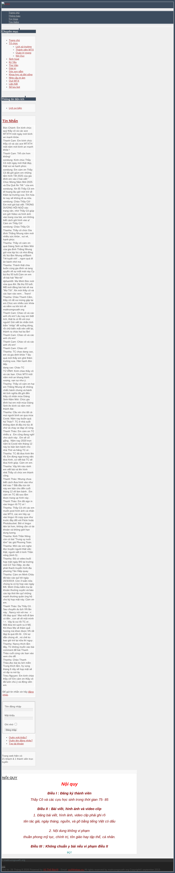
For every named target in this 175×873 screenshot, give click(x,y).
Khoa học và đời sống (20, 74)
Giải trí (12, 68)
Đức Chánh (9, 127)
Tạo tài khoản (16, 743)
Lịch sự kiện (15, 108)
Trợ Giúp (13, 19)
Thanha (7, 230)
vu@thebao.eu (76, 869)
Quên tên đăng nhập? (21, 740)
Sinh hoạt (14, 59)
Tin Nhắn (10, 121)
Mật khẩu (10, 715)
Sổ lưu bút (14, 87)
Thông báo (14, 16)
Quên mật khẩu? (18, 737)
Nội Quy (20, 55)
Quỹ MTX (14, 80)
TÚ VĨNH (8, 371)
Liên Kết (13, 84)
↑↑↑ (3, 866)
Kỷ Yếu (13, 62)
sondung (7, 160)
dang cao (8, 367)
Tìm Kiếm (14, 22)
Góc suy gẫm (16, 71)
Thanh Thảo (9, 431)
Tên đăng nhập (13, 706)
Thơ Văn (13, 65)
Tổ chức (13, 43)
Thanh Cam (9, 140)
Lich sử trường (24, 46)
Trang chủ (14, 12)
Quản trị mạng (23, 52)
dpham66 (8, 281)
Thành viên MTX (25, 49)
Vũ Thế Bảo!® (50, 869)
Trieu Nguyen (10, 675)
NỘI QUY (9, 778)
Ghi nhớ (9, 724)
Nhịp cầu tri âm (17, 77)
